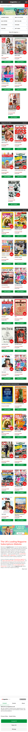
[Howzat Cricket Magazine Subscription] (21, 248)
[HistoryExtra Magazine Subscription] (7, 275)
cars (16, 564)
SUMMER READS (5, 17)
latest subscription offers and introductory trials (13, 560)
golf (8, 555)
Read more (24, 569)
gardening (13, 555)
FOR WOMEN (4, 24)
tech (6, 566)
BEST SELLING (18, 21)
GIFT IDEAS (17, 28)
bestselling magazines (20, 559)
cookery (4, 555)
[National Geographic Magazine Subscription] (7, 394)
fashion (19, 564)
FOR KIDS (3, 28)
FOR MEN (17, 24)
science (2, 566)
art (13, 564)
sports (22, 564)
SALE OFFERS (4, 21)
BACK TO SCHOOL (19, 17)
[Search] (26, 5)
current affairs (22, 553)
